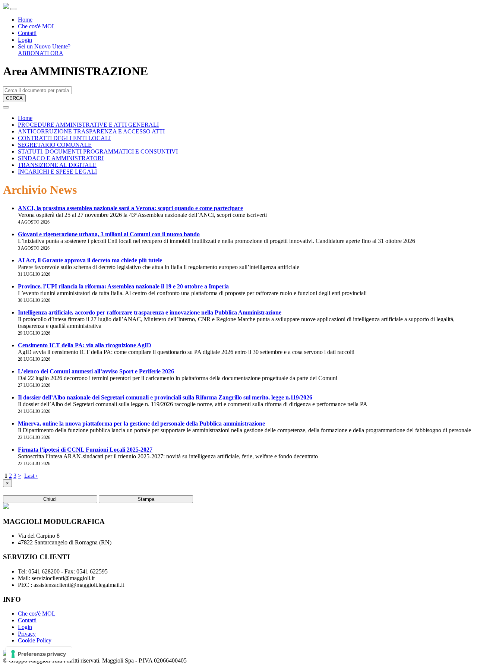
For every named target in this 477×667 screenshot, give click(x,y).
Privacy (27, 633)
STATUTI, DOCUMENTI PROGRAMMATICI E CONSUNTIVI (98, 151)
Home (25, 19)
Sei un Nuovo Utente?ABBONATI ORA (44, 49)
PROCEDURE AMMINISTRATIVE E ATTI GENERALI (88, 124)
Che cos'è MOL (37, 26)
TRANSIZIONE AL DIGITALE (57, 165)
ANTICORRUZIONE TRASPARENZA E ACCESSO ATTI (91, 131)
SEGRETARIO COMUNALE (55, 145)
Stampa (146, 499)
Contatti (27, 33)
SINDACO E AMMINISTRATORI (61, 158)
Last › (31, 475)
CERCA (14, 98)
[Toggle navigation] (13, 9)
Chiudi (50, 499)
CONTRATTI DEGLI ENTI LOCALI (64, 138)
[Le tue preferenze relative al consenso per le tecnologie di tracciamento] (39, 654)
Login (25, 40)
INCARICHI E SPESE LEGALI (57, 171)
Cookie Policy (34, 640)
